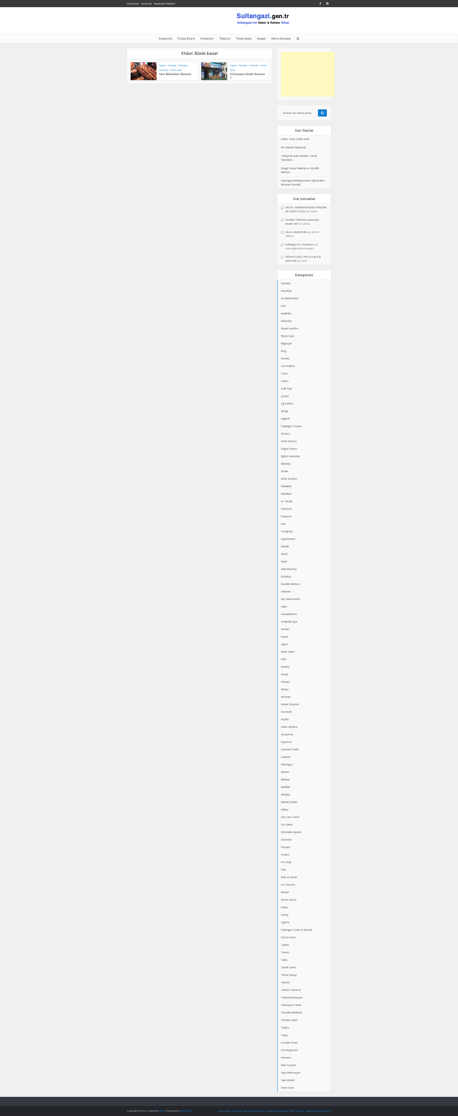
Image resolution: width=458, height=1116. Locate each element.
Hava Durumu (281, 38)
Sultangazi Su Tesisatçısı (299, 244)
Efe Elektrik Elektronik (293, 147)
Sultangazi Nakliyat (277, 1111)
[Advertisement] (308, 74)
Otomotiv (207, 38)
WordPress (186, 1110)
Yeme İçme (244, 38)
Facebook (146, 3)
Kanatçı (172, 65)
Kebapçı (183, 65)
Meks (162, 1110)
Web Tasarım (296, 1111)
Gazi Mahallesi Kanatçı (175, 74)
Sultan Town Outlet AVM (295, 139)
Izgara (162, 65)
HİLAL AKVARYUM (295, 232)
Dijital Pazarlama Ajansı (318, 1111)
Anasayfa (165, 38)
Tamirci (225, 38)
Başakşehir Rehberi (164, 3)
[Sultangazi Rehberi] (262, 18)
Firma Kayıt (133, 3)
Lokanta (163, 70)
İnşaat (261, 38)
